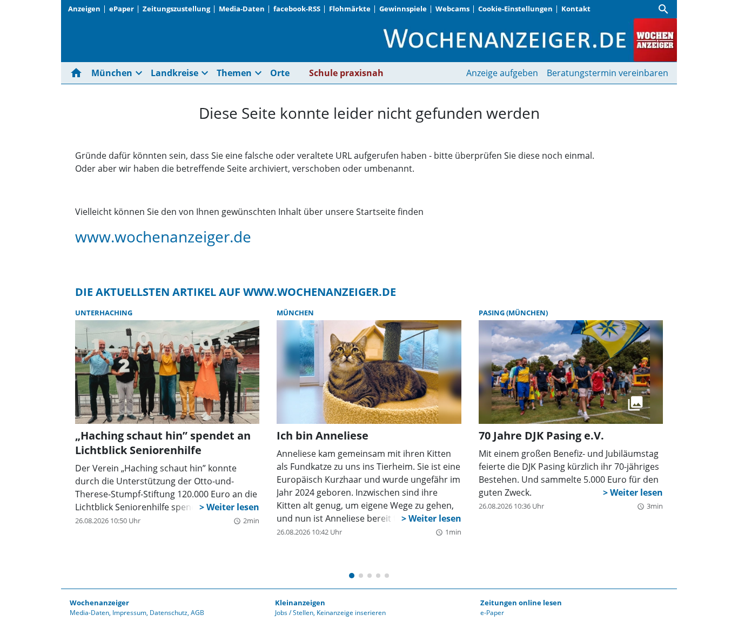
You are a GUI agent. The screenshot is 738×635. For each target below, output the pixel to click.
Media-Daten (242, 8)
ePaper (121, 8)
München (295, 313)
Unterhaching (103, 313)
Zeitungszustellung (176, 8)
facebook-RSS (296, 8)
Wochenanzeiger (99, 602)
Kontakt (576, 8)
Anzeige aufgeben (502, 73)
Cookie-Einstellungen (515, 8)
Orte (280, 73)
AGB (197, 612)
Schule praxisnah (346, 73)
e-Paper (492, 612)
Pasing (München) (513, 313)
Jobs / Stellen (294, 612)
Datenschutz (168, 612)
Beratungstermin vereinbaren (607, 73)
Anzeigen (84, 8)
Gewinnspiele (403, 8)
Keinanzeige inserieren (351, 612)
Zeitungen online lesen (521, 602)
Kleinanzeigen (300, 602)
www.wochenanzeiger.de (163, 236)
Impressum (129, 612)
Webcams (452, 8)
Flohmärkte (350, 8)
